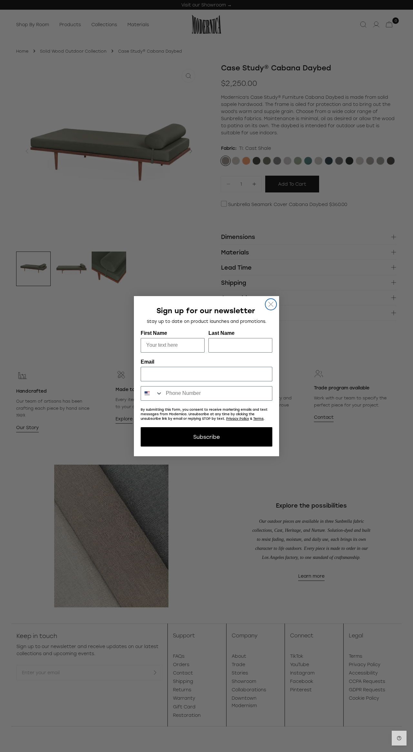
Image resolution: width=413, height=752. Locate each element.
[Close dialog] (271, 304)
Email (147, 362)
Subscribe (206, 436)
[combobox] (152, 393)
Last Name (221, 333)
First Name (154, 333)
